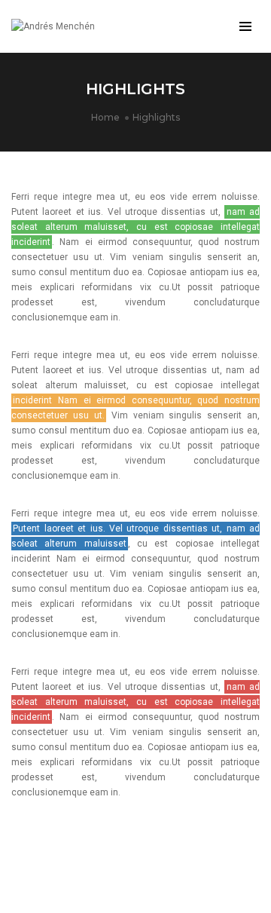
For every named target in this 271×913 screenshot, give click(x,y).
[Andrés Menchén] (53, 26)
